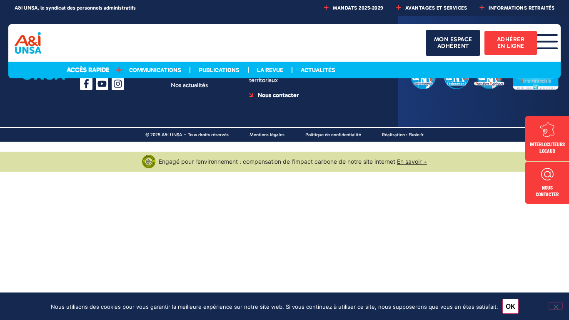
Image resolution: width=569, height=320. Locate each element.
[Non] (556, 306)
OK (510, 306)
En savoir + (412, 161)
